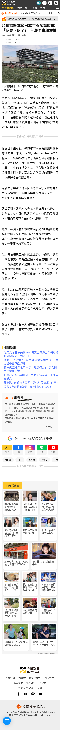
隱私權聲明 (34, 677)
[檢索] (50, 3)
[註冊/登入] (56, 3)
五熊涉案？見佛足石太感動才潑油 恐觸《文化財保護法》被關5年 (30, 507)
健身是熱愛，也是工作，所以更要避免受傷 (44, 643)
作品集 (49, 427)
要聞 (35, 7)
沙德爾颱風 (8, 8)
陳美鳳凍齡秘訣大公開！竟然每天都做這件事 (11, 533)
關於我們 (30, 683)
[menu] (57, 7)
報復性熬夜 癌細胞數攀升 (43, 563)
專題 (42, 7)
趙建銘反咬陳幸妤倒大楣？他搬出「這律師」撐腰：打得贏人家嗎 (30, 531)
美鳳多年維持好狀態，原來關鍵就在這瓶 (48, 587)
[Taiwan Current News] (38, 3)
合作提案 (41, 683)
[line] (33, 694)
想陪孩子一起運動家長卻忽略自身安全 (16, 643)
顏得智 (13, 35)
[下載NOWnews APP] (44, 3)
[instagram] (26, 694)
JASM (44, 459)
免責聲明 (22, 677)
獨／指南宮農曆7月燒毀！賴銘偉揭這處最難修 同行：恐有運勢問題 (11, 507)
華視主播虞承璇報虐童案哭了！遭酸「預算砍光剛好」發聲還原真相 (48, 531)
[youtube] (40, 694)
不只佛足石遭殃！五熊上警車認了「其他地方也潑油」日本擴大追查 (11, 587)
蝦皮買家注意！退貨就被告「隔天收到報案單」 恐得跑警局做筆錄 (16, 563)
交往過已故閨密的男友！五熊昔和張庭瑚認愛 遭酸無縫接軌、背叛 (30, 612)
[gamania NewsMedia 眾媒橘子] (30, 706)
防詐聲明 (10, 677)
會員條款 (18, 683)
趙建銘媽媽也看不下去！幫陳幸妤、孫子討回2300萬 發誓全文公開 (30, 587)
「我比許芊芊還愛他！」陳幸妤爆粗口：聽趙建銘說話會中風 (48, 612)
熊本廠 (32, 459)
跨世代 (48, 13)
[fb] (18, 694)
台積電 (8, 459)
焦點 (19, 7)
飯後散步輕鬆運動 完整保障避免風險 (11, 613)
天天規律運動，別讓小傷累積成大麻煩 (48, 507)
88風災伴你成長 (31, 13)
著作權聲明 (48, 677)
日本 (20, 459)
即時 (27, 7)
